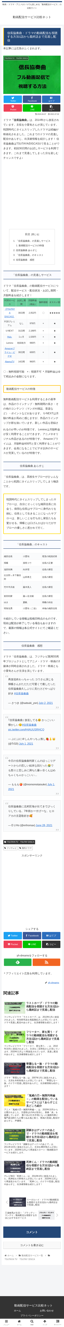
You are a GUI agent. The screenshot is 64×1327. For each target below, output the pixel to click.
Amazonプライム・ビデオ (9, 352)
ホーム (17, 1310)
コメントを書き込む (32, 1245)
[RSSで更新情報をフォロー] (46, 962)
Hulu (9, 337)
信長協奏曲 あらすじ (26, 250)
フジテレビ (12, 848)
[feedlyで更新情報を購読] (18, 962)
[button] (57, 684)
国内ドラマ (27, 848)
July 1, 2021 (26, 743)
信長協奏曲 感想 (25, 259)
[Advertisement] (32, 192)
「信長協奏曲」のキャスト (29, 255)
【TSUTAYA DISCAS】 (9, 313)
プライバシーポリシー (32, 1315)
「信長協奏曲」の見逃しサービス (33, 241)
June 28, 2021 (44, 825)
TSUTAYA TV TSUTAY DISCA (20, 842)
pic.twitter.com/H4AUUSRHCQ (26, 729)
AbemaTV (9, 361)
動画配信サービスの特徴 (31, 245)
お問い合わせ (47, 1310)
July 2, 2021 (46, 703)
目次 (27, 234)
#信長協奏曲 (21, 693)
